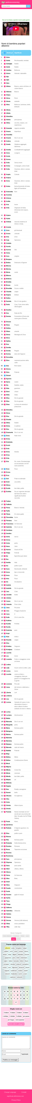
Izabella (8, 588)
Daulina (8, 310)
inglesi (5, 961)
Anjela (8, 174)
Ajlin (7, 80)
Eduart (8, 375)
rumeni (5, 967)
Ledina (8, 664)
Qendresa (9, 825)
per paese (26, 1016)
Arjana (8, 215)
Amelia (8, 149)
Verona (8, 920)
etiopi (9, 954)
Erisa (8, 455)
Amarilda (9, 134)
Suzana (8, 894)
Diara (8, 325)
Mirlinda (8, 783)
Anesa (8, 159)
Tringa (8, 904)
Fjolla (8, 511)
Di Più (18, 939)
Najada (8, 786)
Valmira (8, 914)
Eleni (8, 391)
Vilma (8, 923)
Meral (8, 763)
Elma (8, 404)
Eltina (8, 423)
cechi (11, 951)
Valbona (9, 907)
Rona (8, 849)
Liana (8, 687)
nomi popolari (20, 1020)
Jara (7, 591)
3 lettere (6, 1012)
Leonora (9, 684)
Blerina (8, 269)
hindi (18, 957)
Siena (8, 875)
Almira (8, 119)
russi (9, 967)
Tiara (8, 901)
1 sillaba (5, 1016)
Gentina (8, 533)
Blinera (8, 275)
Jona (8, 607)
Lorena (8, 702)
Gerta (8, 536)
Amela (8, 144)
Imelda (8, 562)
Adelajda (9, 63)
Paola (8, 821)
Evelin (8, 488)
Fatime (8, 501)
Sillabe (22, 936)
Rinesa (8, 836)
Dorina (8, 354)
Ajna (7, 83)
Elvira (8, 426)
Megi (7, 754)
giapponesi (8, 957)
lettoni (21, 961)
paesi (27, 936)
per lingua (11, 1020)
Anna (8, 181)
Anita (8, 169)
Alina (8, 104)
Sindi (8, 881)
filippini (14, 954)
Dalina (8, 298)
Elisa (7, 398)
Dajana (8, 295)
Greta (8, 543)
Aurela (8, 246)
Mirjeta (8, 779)
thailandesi (14, 974)
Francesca (9, 524)
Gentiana (9, 530)
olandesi (12, 964)
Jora (7, 611)
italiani (10, 961)
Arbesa (8, 198)
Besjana (9, 259)
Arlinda (8, 221)
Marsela (8, 747)
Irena (8, 575)
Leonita (8, 674)
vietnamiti (19, 977)
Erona (8, 472)
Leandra (9, 659)
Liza (7, 699)
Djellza (8, 341)
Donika (8, 347)
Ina (7, 565)
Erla (7, 461)
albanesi (7, 948)
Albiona (8, 91)
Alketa (8, 110)
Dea (7, 313)
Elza (7, 429)
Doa (7, 344)
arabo (13, 948)
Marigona (9, 731)
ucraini (25, 974)
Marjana (8, 744)
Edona (8, 369)
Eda (7, 366)
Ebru (7, 360)
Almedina (9, 116)
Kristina (8, 646)
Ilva (7, 559)
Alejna (8, 95)
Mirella (8, 776)
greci (13, 957)
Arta (7, 237)
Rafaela (8, 828)
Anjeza (8, 177)
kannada (16, 961)
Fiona (8, 507)
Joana (8, 601)
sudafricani (14, 970)
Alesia (8, 101)
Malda (8, 718)
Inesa (8, 572)
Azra (7, 256)
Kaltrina (8, 620)
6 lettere (25, 1012)
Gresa (8, 540)
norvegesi (6, 964)
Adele (8, 67)
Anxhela (9, 195)
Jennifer (9, 594)
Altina (8, 123)
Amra (8, 153)
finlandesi (20, 954)
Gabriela (9, 527)
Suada (8, 888)
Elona (8, 413)
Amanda (9, 128)
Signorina (14, 967)
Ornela (8, 808)
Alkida (8, 113)
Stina (8, 885)
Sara (7, 859)
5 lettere (19, 1012)
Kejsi (8, 633)
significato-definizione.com (15, 1096)
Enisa (8, 439)
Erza (7, 475)
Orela (8, 802)
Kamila (8, 624)
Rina (7, 833)
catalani (6, 951)
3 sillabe (19, 1016)
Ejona (8, 382)
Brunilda (9, 288)
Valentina (9, 910)
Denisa (8, 316)
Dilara (8, 331)
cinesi (15, 951)
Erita (7, 458)
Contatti (23, 1092)
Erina (8, 452)
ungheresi (12, 977)
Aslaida (8, 243)
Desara (8, 321)
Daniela (8, 301)
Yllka (7, 927)
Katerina (9, 630)
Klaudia (8, 640)
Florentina (9, 517)
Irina (7, 578)
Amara (8, 131)
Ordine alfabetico (7, 936)
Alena (8, 98)
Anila (8, 162)
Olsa (7, 799)
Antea (8, 186)
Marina (8, 734)
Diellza (8, 328)
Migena (8, 766)
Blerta (8, 272)
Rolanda (9, 843)
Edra (7, 372)
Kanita (8, 627)
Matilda (8, 750)
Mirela (8, 773)
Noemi (8, 792)
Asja (7, 240)
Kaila (8, 617)
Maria (8, 728)
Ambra (8, 141)
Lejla (7, 668)
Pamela (8, 812)
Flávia (8, 514)
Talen (13, 939)
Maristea (9, 741)
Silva (7, 878)
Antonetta (9, 191)
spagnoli (6, 970)
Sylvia (8, 898)
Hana (8, 546)
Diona (8, 334)
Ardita (8, 201)
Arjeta (8, 218)
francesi (27, 954)
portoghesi (26, 964)
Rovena (8, 852)
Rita (7, 840)
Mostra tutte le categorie (16, 1024)
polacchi (19, 964)
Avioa (8, 253)
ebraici (5, 954)
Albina (8, 86)
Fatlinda (9, 504)
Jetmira (8, 598)
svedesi (20, 970)
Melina (8, 757)
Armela (8, 227)
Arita (7, 208)
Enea (8, 435)
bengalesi (19, 948)
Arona (8, 233)
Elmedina (9, 410)
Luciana (9, 715)
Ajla (7, 76)
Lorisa (8, 712)
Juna (8, 614)
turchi (20, 974)
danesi (26, 951)
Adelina (8, 70)
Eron (7, 469)
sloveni (27, 967)
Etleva (8, 485)
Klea (7, 643)
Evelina (8, 491)
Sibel (8, 869)
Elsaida (8, 419)
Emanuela (9, 432)
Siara (8, 865)
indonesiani (24, 957)
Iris (7, 582)
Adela (8, 60)
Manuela (9, 721)
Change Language (10, 1092)
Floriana (9, 520)
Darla (8, 304)
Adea (8, 57)
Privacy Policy (16, 1100)
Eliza (7, 401)
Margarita (9, 725)
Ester (8, 482)
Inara (8, 569)
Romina (8, 846)
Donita (8, 350)
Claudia (8, 291)
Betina (8, 262)
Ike (7, 556)
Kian (7, 636)
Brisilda (8, 282)
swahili (26, 970)
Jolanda (9, 604)
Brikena (8, 278)
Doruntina (9, 357)
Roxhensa (9, 856)
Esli (7, 478)
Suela (8, 891)
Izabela (8, 585)
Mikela (8, 770)
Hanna (8, 549)
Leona (8, 671)
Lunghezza (16, 936)
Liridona (9, 696)
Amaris (8, 138)
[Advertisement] (16, 14)
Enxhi (8, 445)
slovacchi (21, 967)
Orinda (8, 805)
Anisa (8, 166)
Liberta (8, 692)
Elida (8, 395)
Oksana (8, 795)
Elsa (7, 416)
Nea (7, 789)
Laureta (8, 653)
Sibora (8, 872)
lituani (26, 961)
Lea (7, 656)
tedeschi (7, 974)
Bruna (8, 285)
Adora (8, 73)
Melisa (8, 760)
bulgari (25, 948)
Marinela (9, 737)
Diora (8, 338)
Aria (7, 204)
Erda (7, 448)
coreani (21, 951)
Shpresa (9, 862)
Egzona (8, 378)
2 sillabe (12, 1016)
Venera (8, 917)
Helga (8, 553)
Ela (7, 385)
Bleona (8, 266)
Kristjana (9, 649)
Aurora (8, 249)
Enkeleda (9, 442)
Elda (7, 388)
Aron (8, 230)
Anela (8, 156)
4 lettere (12, 1012)
